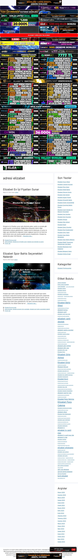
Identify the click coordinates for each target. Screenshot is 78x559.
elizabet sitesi (62, 412)
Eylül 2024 (61, 513)
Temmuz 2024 (62, 518)
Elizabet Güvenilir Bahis (65, 200)
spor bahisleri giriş (61, 478)
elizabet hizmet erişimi (62, 373)
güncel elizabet (62, 473)
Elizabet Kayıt (63, 379)
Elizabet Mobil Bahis (64, 189)
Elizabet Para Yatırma (66, 399)
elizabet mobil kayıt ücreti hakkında (64, 389)
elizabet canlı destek (64, 320)
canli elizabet (61, 286)
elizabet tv (61, 428)
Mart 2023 (61, 539)
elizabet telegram (62, 426)
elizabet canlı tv (61, 326)
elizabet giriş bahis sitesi (62, 360)
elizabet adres (62, 288)
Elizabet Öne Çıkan (63, 187)
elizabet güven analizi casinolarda (64, 369)
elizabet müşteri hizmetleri (65, 391)
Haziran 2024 (62, 521)
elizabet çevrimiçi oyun (62, 459)
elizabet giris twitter (64, 346)
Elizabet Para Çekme (65, 404)
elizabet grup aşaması (62, 365)
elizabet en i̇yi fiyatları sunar (20, 241)
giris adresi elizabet (63, 465)
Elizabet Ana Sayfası (64, 214)
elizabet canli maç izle (64, 314)
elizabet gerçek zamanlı (62, 343)
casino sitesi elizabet (70, 286)
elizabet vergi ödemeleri (62, 441)
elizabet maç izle (62, 387)
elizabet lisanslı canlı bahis (63, 383)
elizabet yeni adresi (63, 452)
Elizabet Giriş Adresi (64, 356)
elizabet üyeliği (70, 461)
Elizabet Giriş (61, 352)
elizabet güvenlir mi (63, 371)
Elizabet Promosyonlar (10, 240)
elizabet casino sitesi (63, 334)
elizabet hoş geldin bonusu (65, 375)
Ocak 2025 (61, 503)
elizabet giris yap (63, 348)
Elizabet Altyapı (62, 219)
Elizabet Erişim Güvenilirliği (66, 202)
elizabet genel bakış (71, 342)
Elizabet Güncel (63, 367)
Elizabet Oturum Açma (64, 192)
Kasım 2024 (61, 508)
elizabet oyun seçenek (62, 397)
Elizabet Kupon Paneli (64, 197)
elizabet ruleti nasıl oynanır (63, 410)
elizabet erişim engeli (62, 342)
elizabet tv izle (62, 437)
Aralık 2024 (61, 505)
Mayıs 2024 (61, 523)
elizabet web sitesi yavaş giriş (64, 445)
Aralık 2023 (61, 536)
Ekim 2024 (61, 510)
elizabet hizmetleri (70, 373)
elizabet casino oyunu (62, 332)
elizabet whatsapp (65, 448)
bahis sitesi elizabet (63, 284)
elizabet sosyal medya (62, 416)
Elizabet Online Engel (64, 254)
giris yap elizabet (63, 469)
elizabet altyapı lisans (62, 292)
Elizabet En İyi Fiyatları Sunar (21, 189)
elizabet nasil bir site (64, 393)
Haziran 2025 (62, 495)
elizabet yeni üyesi (61, 457)
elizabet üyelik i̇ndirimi (62, 461)
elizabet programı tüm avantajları (21, 309)
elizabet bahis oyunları (62, 300)
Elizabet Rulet (62, 225)
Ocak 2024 (61, 534)
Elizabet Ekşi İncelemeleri (65, 230)
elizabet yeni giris (62, 456)
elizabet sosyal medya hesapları (64, 418)
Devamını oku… (27, 236)
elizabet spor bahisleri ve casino (35, 241)
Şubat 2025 (61, 500)
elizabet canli (62, 312)
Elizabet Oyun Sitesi (64, 182)
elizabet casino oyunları (65, 330)
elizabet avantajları (63, 294)
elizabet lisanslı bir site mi (63, 381)
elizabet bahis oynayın (62, 298)
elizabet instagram (63, 376)
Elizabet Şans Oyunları (64, 227)
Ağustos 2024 (62, 516)
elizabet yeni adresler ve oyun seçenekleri (66, 454)
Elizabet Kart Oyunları (64, 217)
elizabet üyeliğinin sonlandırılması (64, 463)
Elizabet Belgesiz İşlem (65, 251)
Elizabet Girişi (64, 362)
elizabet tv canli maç (64, 431)
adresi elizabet (8, 241)
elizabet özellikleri (70, 459)
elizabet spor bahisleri (64, 420)
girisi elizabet (60, 467)
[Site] (19, 60)
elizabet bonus (63, 310)
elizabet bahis (60, 296)
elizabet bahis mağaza (68, 296)
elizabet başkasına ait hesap (63, 308)
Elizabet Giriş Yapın (63, 232)
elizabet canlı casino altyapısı (63, 316)
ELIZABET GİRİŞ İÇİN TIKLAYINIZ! (39, 35)
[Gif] (39, 81)
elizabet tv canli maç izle (66, 435)
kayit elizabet (63, 476)
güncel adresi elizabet (65, 472)
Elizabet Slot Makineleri (64, 414)
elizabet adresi (62, 290)
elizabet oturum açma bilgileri (63, 395)
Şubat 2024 (61, 531)
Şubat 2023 (61, 542)
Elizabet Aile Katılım (64, 195)
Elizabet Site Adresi (64, 222)
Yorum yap (7, 243)
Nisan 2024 (61, 526)
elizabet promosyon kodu (65, 408)
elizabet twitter (62, 439)
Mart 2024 (61, 529)
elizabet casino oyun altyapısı (63, 328)
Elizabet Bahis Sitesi (64, 304)
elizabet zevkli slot (69, 457)
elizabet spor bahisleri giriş (63, 422)
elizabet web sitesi (61, 443)
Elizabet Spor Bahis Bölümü (66, 239)
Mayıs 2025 (61, 497)
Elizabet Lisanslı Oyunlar (65, 184)
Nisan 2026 (61, 492)
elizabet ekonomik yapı (62, 338)
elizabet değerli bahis (62, 336)
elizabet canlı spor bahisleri (63, 324)
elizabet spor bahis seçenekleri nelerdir (40, 309)
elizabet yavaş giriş (61, 450)
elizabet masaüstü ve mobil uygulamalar (65, 385)
